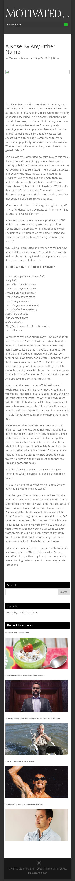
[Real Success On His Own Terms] (36, 782)
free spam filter (37, 873)
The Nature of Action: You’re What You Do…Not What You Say (32, 718)
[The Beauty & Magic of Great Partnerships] (36, 825)
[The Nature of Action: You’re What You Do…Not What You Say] (36, 739)
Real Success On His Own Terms (19, 761)
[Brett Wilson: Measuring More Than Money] (36, 696)
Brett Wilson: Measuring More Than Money (24, 675)
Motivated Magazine (21, 58)
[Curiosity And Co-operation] (36, 653)
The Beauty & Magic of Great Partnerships (24, 804)
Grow (56, 58)
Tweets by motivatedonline (21, 612)
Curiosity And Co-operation (17, 632)
